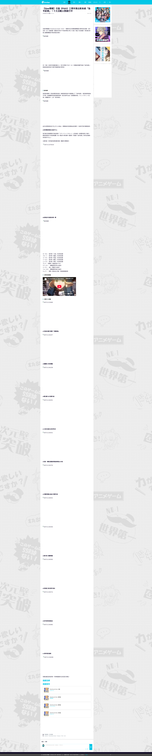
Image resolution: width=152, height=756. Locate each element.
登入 (110, 2)
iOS (65, 735)
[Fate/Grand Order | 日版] (67, 690)
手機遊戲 (46, 734)
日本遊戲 (51, 734)
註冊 (105, 2)
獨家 (80, 2)
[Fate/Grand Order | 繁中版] (67, 705)
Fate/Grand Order (52, 735)
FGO (62, 735)
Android (46, 735)
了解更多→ (86, 754)
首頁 (64, 2)
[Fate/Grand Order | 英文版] (67, 713)
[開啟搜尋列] (100, 2)
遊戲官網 (46, 680)
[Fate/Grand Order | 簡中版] (67, 697)
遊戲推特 (46, 684)
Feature (58, 735)
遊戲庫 (89, 2)
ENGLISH (95, 2)
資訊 (74, 2)
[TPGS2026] (69, 2)
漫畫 (85, 2)
